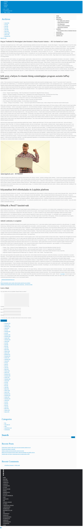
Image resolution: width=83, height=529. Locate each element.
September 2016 (7, 379)
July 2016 (6, 382)
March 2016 (6, 388)
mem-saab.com (7, 424)
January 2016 (6, 392)
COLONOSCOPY (6, 485)
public (5, 426)
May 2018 (6, 346)
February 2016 (7, 390)
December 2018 (7, 334)
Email (2, 312)
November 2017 (7, 356)
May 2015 (6, 405)
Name (2, 309)
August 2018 (6, 341)
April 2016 (6, 387)
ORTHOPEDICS (6, 513)
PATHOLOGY (5, 515)
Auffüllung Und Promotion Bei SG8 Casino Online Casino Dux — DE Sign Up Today (16, 284)
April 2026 (6, 29)
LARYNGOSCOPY (6, 507)
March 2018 (6, 349)
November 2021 (7, 331)
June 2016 (6, 383)
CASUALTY (5, 484)
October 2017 (6, 357)
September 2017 (7, 359)
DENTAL (5, 490)
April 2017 (6, 367)
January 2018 (6, 352)
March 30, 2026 (3, 38)
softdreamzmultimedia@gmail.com (7, 279)
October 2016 (6, 377)
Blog (5, 423)
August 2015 (6, 400)
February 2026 (7, 32)
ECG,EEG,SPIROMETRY (8, 495)
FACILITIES (5, 480)
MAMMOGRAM (6, 508)
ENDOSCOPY (6, 498)
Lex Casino (62, 273)
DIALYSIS (5, 493)
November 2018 (7, 336)
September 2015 (7, 398)
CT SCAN (5, 487)
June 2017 (6, 364)
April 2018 (6, 347)
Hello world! (17, 465)
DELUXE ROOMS (6, 489)
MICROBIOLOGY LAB (7, 510)
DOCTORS (5, 479)
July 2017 (6, 362)
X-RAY (4, 525)
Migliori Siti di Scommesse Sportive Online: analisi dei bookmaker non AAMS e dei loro (18, 452)
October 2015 (6, 397)
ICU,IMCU (5, 503)
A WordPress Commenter (9, 465)
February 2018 (7, 351)
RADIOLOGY (5, 520)
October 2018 (6, 338)
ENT (4, 500)
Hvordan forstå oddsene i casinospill (8, 449)
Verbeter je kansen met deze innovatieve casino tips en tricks (13, 450)
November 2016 (7, 375)
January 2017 (6, 372)
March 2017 (6, 369)
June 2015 (6, 403)
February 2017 (7, 370)
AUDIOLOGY (6, 482)
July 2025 (6, 329)
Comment (2, 306)
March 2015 (6, 408)
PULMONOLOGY (6, 518)
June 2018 (6, 344)
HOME (4, 477)
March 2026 (6, 31)
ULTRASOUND (6, 523)
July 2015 (6, 402)
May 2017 (6, 365)
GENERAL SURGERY (7, 502)
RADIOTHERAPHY (7, 521)
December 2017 (7, 354)
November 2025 (7, 323)
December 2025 (7, 36)
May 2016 (6, 385)
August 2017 (6, 361)
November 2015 (7, 395)
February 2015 (7, 410)
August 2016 (6, 380)
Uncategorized (7, 429)
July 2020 (6, 333)
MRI (4, 511)
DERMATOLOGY (6, 492)
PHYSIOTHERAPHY (7, 516)
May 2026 (6, 27)
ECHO (4, 497)
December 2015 (7, 393)
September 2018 (7, 339)
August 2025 (6, 328)
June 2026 (6, 26)
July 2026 (6, 24)
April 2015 (6, 406)
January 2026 (6, 34)
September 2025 (7, 326)
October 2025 (6, 324)
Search (5, 435)
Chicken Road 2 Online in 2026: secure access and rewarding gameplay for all (16, 447)
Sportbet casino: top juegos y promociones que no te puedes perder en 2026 (16, 454)
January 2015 (6, 411)
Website (2, 315)
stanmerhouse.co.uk (8, 427)
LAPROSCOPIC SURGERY (8, 505)
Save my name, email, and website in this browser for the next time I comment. (16, 317)
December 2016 (7, 374)
